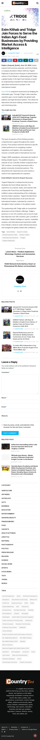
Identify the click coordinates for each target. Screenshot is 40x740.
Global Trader (24, 235)
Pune (33, 652)
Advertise (14, 727)
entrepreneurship (19, 610)
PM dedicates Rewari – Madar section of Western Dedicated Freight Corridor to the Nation (22, 457)
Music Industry (7, 645)
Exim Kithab (6, 91)
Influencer (28, 620)
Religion (5, 556)
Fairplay (30, 610)
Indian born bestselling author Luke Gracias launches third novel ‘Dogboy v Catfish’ (24, 446)
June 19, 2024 (28, 53)
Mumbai (22, 641)
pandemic (6, 652)
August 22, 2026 (18, 134)
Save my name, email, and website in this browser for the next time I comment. (19, 426)
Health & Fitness (9, 533)
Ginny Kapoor (7, 613)
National (5, 541)
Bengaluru (6, 599)
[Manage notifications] (35, 735)
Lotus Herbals (7, 631)
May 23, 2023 (15, 451)
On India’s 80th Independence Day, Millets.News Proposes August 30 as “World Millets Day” (25, 347)
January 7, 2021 (16, 461)
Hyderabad (6, 617)
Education (6, 510)
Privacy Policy (13, 729)
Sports (5, 568)
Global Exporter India (10, 235)
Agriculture (7, 490)
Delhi (32, 603)
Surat (19, 658)
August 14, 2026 (30, 341)
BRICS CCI (33, 599)
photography (16, 652)
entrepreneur (7, 610)
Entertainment (8, 514)
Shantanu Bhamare (9, 658)
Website (5, 416)
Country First (14, 53)
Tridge (22, 237)
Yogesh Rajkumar (9, 240)
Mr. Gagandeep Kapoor (10, 638)
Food (4, 525)
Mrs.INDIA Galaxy (25, 638)
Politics (5, 548)
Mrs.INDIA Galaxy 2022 (10, 641)
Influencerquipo (8, 624)
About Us (4, 727)
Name (4, 398)
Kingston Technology (23, 624)
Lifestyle (5, 537)
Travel (4, 579)
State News (6, 572)
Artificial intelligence (30, 596)
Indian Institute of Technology (13, 620)
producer (26, 652)
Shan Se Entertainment (19, 655)
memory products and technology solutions (17, 634)
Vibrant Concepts (25, 662)
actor (18, 596)
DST (17, 606)
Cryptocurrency (17, 603)
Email (4, 407)
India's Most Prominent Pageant (22, 617)
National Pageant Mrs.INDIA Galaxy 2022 (16, 648)
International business (10, 237)
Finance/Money (8, 521)
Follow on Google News (29, 729)
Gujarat (16, 613)
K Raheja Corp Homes (10, 627)
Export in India (22, 232)
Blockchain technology (19, 599)
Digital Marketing (8, 606)
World (4, 583)
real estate (6, 655)
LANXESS (22, 627)
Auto (4, 502)
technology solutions (10, 662)
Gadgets (5, 529)
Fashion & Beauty (9, 518)
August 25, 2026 (18, 123)
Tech (4, 575)
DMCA (4, 729)
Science (5, 560)
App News (6, 494)
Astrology (6, 498)
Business (5, 506)
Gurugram (25, 613)
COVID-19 (6, 603)
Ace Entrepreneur (8, 596)
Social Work (7, 564)
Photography (7, 545)
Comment (6, 372)
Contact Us (24, 727)
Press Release (8, 552)
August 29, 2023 (17, 476)
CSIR (26, 603)
